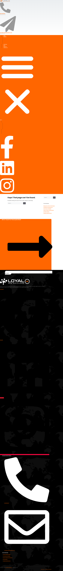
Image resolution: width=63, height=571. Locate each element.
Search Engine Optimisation (49, 210)
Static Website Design (6, 554)
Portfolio (4, 129)
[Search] (24, 203)
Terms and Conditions (48, 569)
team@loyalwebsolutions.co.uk (6, 32)
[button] (17, 85)
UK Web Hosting (6, 42)
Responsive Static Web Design (8, 37)
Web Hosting (5, 559)
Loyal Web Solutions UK (8, 567)
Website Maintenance (6, 128)
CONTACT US (6, 47)
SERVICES (5, 36)
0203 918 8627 (2, 13)
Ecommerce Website (6, 125)
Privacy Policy (43, 569)
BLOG (3, 130)
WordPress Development (7, 38)
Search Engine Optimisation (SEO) (8, 126)
